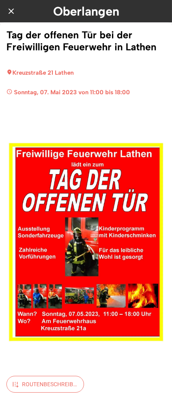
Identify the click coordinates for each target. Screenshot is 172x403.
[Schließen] (11, 11)
